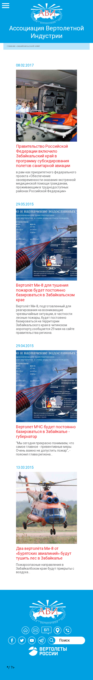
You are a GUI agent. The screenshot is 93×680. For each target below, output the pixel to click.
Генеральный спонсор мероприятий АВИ (47, 661)
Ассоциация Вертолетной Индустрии (46, 32)
